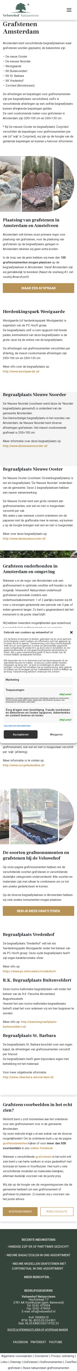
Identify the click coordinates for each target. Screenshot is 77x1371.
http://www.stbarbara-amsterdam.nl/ (28, 1077)
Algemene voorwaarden (16, 1356)
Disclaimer (42, 1356)
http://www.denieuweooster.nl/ (24, 538)
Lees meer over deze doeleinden (17, 726)
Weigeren (56, 734)
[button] (71, 632)
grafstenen (44, 1156)
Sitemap (15, 1362)
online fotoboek (41, 1148)
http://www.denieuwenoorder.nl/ (25, 446)
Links (4, 1362)
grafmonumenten (15, 1143)
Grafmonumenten (51, 1362)
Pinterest (38, 1342)
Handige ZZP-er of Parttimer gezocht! (38, 1246)
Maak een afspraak (38, 288)
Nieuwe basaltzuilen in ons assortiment (38, 1255)
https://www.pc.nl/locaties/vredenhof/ (29, 971)
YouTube (55, 1342)
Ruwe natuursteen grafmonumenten (46, 1368)
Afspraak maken (20, 1211)
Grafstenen (30, 1362)
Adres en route (56, 1211)
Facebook (20, 1342)
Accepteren (21, 734)
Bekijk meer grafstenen (38, 911)
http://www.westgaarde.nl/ (21, 371)
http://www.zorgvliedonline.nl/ (24, 765)
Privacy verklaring (62, 1356)
